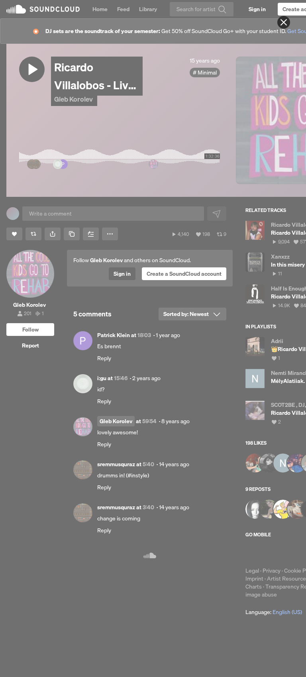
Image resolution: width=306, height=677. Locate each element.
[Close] (283, 22)
